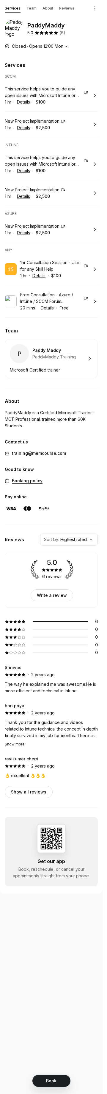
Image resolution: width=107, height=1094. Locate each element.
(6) (62, 32)
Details (23, 101)
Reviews (66, 8)
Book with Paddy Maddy (51, 358)
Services (13, 8)
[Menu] (95, 8)
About (48, 8)
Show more (15, 744)
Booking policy (27, 480)
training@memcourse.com (39, 453)
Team (31, 8)
